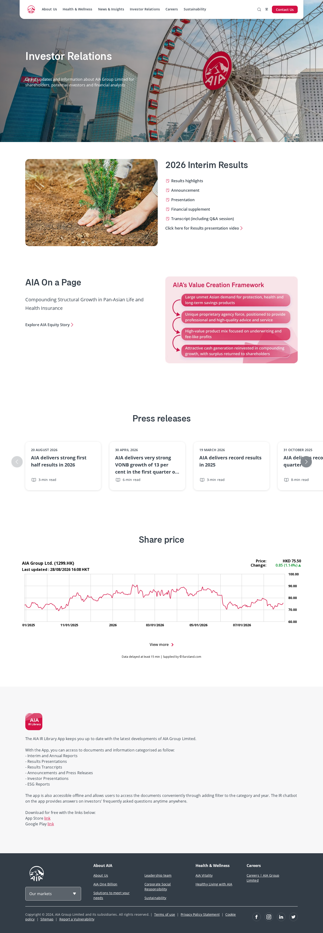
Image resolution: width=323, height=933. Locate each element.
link (47, 818)
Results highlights (187, 180)
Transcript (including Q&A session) (202, 218)
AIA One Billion (105, 884)
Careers (172, 9)
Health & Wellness (77, 9)
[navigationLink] (31, 9)
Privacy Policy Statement (200, 914)
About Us (49, 9)
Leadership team (158, 875)
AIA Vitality (204, 875)
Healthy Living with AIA (214, 884)
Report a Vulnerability (76, 919)
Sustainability (195, 9)
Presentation (183, 199)
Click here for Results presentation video (202, 228)
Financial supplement (190, 209)
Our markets (40, 893)
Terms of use (164, 914)
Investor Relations (145, 9)
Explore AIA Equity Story (47, 324)
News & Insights (111, 9)
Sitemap (47, 919)
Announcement (185, 190)
